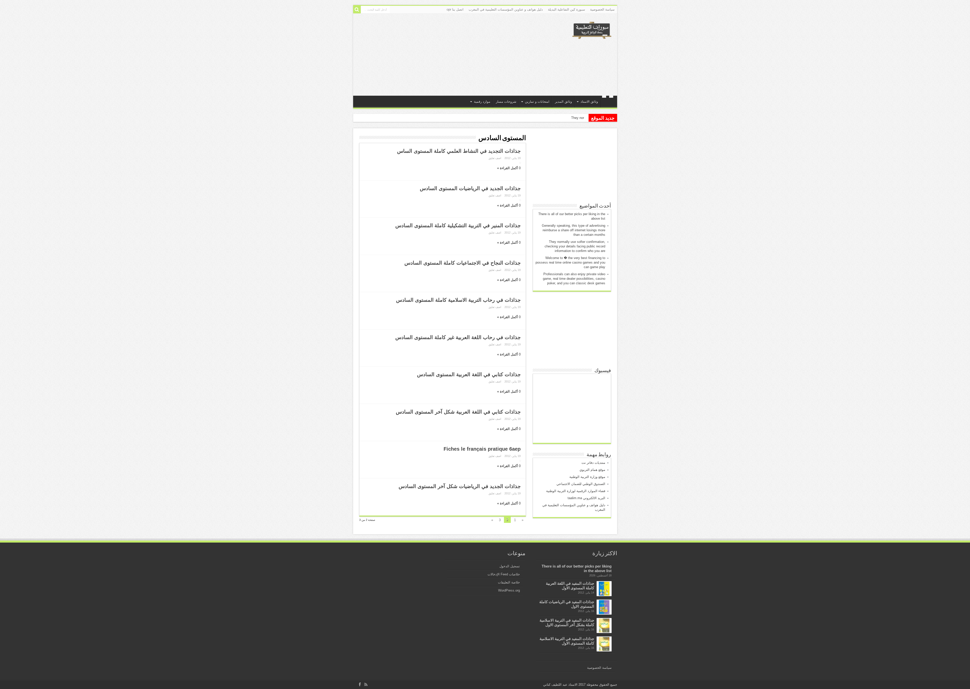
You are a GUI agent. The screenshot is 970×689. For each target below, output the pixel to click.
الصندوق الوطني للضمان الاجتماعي (580, 484)
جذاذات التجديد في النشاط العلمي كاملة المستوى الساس (459, 151)
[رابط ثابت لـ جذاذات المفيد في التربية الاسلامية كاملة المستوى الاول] (604, 644)
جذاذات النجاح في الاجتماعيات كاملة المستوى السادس (462, 263)
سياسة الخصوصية (602, 9)
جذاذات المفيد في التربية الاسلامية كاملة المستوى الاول (567, 640)
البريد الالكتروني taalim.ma (586, 498)
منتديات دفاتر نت (593, 463)
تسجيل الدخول (509, 566)
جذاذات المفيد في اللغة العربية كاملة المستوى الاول (570, 585)
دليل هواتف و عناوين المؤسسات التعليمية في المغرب (506, 9)
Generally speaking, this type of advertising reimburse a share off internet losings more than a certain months (573, 230)
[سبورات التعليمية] (591, 37)
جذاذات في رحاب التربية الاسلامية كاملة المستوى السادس (458, 300)
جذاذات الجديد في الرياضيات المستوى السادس (470, 188)
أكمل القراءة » (507, 168)
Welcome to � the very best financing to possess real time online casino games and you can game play (570, 262)
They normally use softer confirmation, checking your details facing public (530, 118)
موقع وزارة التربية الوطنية (587, 477)
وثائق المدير (563, 102)
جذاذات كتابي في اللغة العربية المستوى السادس (469, 374)
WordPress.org (509, 590)
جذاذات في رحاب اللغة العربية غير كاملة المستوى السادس (458, 337)
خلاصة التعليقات (509, 582)
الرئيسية (608, 102)
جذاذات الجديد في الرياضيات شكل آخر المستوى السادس (460, 486)
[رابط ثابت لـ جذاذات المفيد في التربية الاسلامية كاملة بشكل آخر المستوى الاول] (604, 625)
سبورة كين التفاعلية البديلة (566, 9)
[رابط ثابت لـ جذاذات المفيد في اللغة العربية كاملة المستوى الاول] (604, 589)
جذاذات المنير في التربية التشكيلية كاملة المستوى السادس (458, 225)
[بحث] (357, 9)
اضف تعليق (495, 158)
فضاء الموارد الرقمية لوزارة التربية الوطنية (575, 491)
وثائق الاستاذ (589, 102)
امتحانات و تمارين (537, 102)
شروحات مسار (506, 102)
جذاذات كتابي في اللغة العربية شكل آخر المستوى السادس (458, 412)
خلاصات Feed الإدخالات (504, 574)
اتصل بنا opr (455, 9)
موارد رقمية (482, 102)
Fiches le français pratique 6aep (482, 449)
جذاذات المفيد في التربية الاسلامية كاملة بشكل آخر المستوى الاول (567, 622)
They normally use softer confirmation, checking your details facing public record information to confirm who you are (575, 246)
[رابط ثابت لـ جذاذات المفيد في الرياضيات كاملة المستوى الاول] (604, 607)
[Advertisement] (449, 54)
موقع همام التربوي (592, 470)
